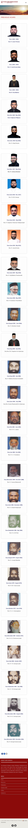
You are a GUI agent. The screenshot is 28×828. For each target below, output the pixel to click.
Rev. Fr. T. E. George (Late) (14, 663)
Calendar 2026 (4, 787)
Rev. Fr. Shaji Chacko (14, 143)
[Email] (6, 754)
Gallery (2, 790)
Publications (3, 785)
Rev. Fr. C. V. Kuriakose (14, 454)
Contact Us (3, 793)
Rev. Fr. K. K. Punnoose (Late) (14, 638)
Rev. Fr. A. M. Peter (14, 532)
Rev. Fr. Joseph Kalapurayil (14, 507)
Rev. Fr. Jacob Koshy (14, 248)
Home (2, 779)
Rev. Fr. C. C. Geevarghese (14, 611)
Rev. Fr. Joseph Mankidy (14, 560)
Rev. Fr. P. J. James (14, 429)
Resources (3, 782)
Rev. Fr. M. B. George (14, 197)
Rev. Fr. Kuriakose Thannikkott (14, 300)
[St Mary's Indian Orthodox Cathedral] (9, 2)
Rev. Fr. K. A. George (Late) (14, 716)
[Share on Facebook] (2, 754)
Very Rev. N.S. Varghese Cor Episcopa (14, 351)
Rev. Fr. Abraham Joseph (14, 326)
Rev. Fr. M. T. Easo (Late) (14, 585)
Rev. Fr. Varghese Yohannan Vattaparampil (14, 222)
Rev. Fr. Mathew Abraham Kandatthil (14, 378)
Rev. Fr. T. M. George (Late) (14, 689)
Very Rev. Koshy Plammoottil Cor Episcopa (14, 404)
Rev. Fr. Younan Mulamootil (14, 482)
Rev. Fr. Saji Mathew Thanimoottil (14, 275)
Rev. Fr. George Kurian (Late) (14, 741)
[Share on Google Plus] (4, 754)
